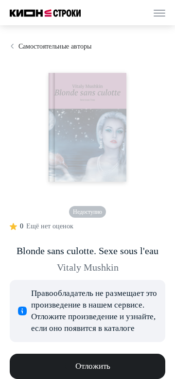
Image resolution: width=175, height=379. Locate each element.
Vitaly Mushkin (88, 267)
